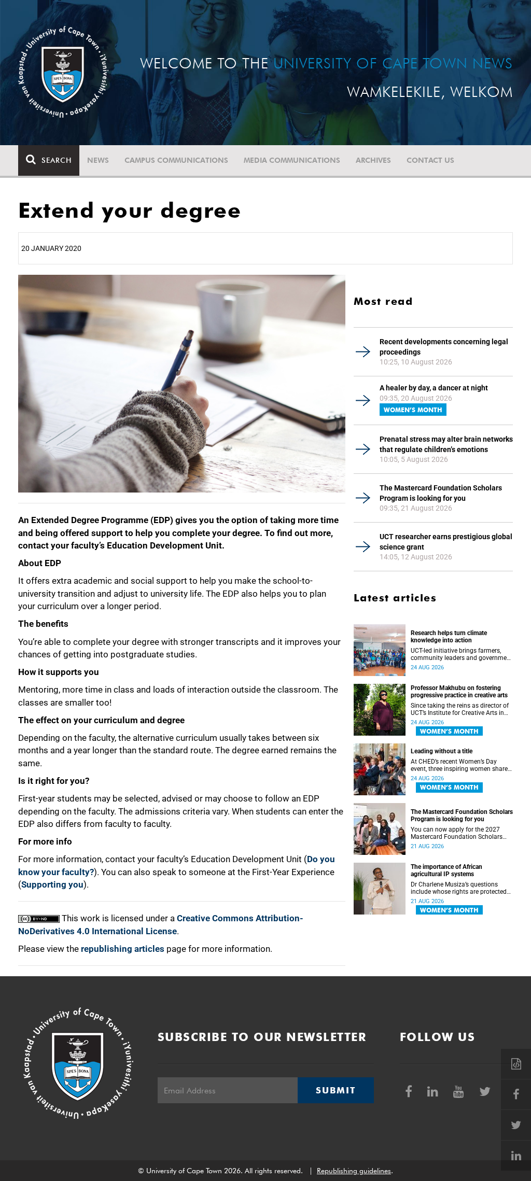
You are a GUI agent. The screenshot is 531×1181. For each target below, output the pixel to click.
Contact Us (430, 160)
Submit (335, 1090)
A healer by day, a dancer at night (434, 388)
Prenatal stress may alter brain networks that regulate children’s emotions (446, 444)
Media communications (292, 160)
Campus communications (176, 160)
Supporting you (52, 884)
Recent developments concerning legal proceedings (444, 347)
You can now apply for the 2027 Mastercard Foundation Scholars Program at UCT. (456, 833)
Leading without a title (441, 751)
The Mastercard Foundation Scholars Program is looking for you (441, 493)
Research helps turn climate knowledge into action (449, 636)
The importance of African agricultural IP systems (446, 870)
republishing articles (122, 949)
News (98, 160)
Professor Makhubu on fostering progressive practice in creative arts (459, 691)
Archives (373, 160)
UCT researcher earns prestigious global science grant (446, 541)
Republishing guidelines (354, 1170)
